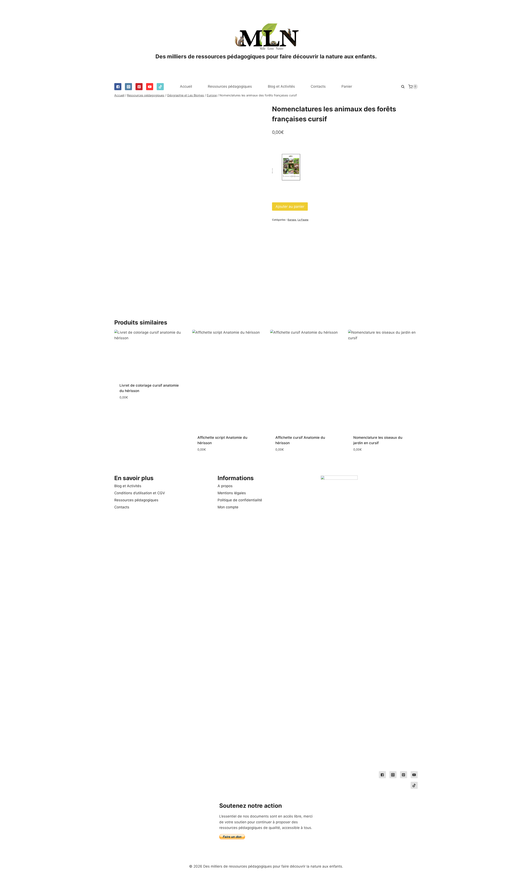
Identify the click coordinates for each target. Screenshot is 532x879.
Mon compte (228, 507)
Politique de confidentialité (240, 500)
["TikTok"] (160, 86)
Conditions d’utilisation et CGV (139, 493)
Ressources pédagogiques (230, 86)
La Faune (303, 219)
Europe (292, 219)
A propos (225, 486)
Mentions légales (232, 493)
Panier (346, 86)
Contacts (318, 86)
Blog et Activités (281, 86)
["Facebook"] (117, 86)
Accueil (186, 86)
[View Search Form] (402, 86)
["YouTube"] (149, 86)
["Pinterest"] (139, 86)
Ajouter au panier (290, 206)
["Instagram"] (128, 86)
